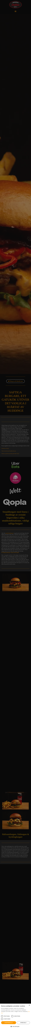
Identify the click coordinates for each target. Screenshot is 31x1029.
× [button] (29, 1005)
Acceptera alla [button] (9, 1022)
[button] (15, 1026)
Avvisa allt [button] (23, 1022)
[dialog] (15, 514)
